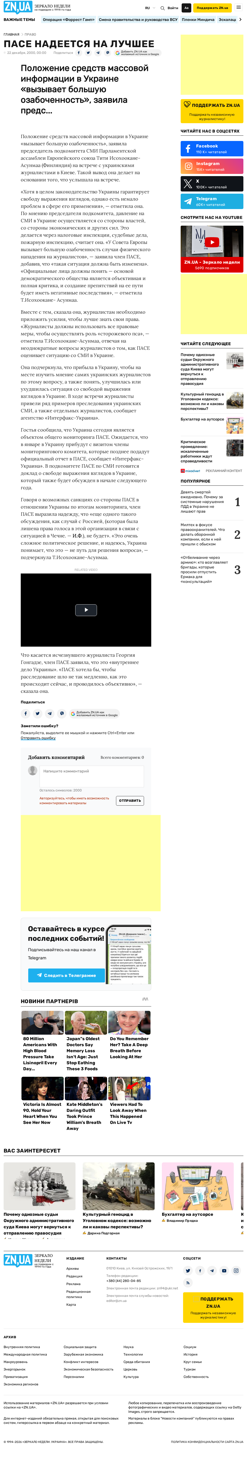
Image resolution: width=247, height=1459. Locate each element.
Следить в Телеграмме (70, 975)
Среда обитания (137, 1362)
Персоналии (74, 1377)
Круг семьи (193, 1362)
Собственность (196, 1377)
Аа (187, 8)
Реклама (73, 1284)
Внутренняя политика (22, 1347)
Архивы (72, 1269)
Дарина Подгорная (104, 1233)
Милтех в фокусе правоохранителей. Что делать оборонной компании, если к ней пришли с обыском (203, 534)
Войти (173, 8)
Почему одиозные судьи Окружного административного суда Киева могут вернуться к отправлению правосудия (200, 369)
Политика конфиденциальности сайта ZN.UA (207, 1442)
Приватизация (16, 1377)
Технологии (133, 1354)
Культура (131, 1377)
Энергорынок (15, 1369)
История (191, 1354)
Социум (190, 1347)
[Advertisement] (91, 863)
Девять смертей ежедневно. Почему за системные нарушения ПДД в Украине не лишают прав (202, 502)
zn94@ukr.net (167, 1288)
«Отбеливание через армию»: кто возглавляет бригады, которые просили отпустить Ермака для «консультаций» (204, 569)
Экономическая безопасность (88, 1369)
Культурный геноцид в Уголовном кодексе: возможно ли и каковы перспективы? (202, 401)
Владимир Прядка (182, 1221)
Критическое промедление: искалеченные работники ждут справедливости (196, 451)
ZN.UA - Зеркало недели (212, 262)
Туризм (190, 1369)
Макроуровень (15, 1362)
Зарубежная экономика (83, 1354)
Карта (71, 1305)
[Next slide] (239, 19)
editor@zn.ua (116, 1301)
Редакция (74, 1276)
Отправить (130, 801)
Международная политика (25, 1354)
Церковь (130, 1369)
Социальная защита (80, 1347)
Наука (129, 1347)
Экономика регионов (21, 1384)
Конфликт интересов (81, 1362)
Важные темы (19, 20)
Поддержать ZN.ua (212, 8)
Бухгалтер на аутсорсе (202, 419)
